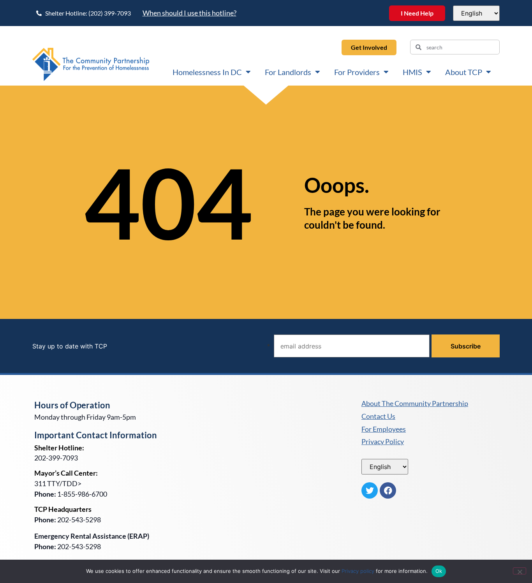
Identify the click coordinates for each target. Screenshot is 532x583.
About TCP (463, 72)
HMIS (412, 72)
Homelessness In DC (207, 72)
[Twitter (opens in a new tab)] (369, 490)
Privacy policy (358, 571)
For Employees (383, 429)
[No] (519, 570)
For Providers (357, 72)
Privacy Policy (382, 441)
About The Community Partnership (414, 403)
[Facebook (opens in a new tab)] (388, 490)
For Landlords (288, 72)
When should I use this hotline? (189, 13)
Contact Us (378, 416)
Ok (438, 571)
